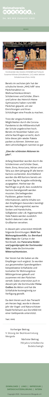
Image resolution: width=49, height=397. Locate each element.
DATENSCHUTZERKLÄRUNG (19, 389)
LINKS (24, 386)
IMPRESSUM (35, 386)
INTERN (38, 389)
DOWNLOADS (12, 386)
